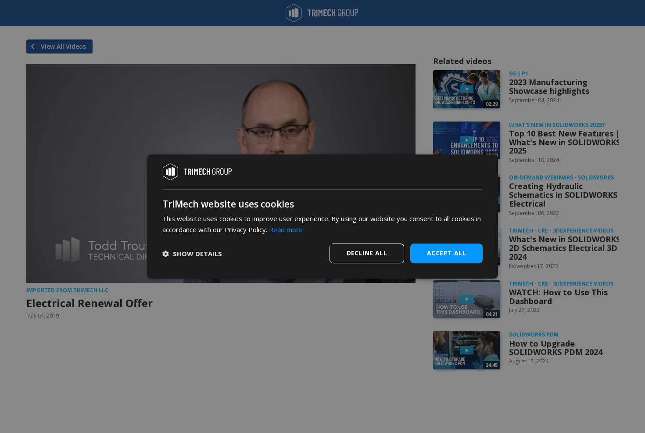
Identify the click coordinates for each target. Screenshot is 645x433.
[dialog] (322, 216)
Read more (286, 229)
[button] (192, 253)
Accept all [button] (446, 253)
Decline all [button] (367, 253)
